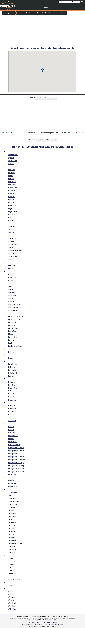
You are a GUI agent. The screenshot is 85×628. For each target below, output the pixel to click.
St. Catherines (12, 516)
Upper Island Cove (14, 579)
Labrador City (12, 364)
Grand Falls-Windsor (14, 304)
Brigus (10, 209)
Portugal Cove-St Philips (16, 463)
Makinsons (11, 382)
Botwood (11, 203)
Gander (10, 289)
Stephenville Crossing (15, 543)
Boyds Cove (12, 206)
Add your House (34, 622)
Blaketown (11, 191)
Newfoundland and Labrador (29, 13)
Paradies (11, 427)
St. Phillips (11, 528)
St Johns (11, 534)
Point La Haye (12, 442)
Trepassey (11, 564)
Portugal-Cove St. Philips (16, 451)
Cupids (10, 259)
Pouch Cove (12, 475)
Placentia (11, 439)
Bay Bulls (11, 179)
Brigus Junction (13, 212)
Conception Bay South (15, 250)
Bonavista (11, 200)
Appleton (11, 158)
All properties (8, 13)
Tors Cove (11, 561)
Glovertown (12, 295)
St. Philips (11, 525)
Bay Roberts (12, 182)
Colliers (10, 247)
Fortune (10, 280)
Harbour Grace (13, 322)
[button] (42, 69)
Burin (10, 218)
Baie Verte (11, 170)
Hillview (10, 334)
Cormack (11, 253)
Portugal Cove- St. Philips (16, 466)
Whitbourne (12, 597)
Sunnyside (11, 552)
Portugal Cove (13, 454)
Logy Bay (11, 376)
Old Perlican (12, 421)
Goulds (10, 298)
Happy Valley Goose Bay (16, 319)
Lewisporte (12, 370)
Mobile (10, 391)
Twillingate (11, 573)
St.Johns (11, 510)
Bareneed (11, 173)
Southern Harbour (14, 502)
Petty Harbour (13, 436)
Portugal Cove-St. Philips (16, 457)
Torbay (10, 558)
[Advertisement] (42, 30)
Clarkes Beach (13, 244)
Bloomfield (11, 197)
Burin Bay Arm (12, 221)
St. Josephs (12, 522)
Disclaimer (54, 622)
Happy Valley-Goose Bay (16, 316)
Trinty (10, 570)
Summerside (12, 549)
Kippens (10, 358)
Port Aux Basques (14, 445)
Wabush (10, 594)
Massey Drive (12, 388)
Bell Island (11, 185)
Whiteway (11, 600)
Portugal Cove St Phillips (16, 472)
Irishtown (11, 352)
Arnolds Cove (12, 161)
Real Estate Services (57, 624)
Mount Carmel (50, 13)
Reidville (11, 481)
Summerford (12, 546)
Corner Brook (12, 256)
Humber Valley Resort (15, 346)
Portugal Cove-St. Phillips (16, 460)
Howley (10, 343)
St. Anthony (12, 513)
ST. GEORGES (12, 492)
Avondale (11, 164)
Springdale (11, 507)
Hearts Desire (12, 331)
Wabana (10, 591)
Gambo (10, 286)
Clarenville (11, 242)
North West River (13, 412)
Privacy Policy (45, 622)
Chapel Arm (12, 239)
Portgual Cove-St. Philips (16, 448)
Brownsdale (12, 215)
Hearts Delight (13, 328)
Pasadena (11, 433)
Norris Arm (11, 406)
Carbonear (11, 227)
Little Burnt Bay (13, 373)
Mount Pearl (12, 397)
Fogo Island (12, 277)
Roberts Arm (12, 484)
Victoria (10, 585)
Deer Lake (11, 265)
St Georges (12, 531)
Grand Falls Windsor (14, 307)
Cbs (9, 236)
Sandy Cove (12, 496)
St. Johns (11, 519)
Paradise (11, 430)
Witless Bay (12, 609)
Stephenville (12, 540)
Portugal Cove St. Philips (16, 469)
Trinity (10, 567)
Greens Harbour (13, 310)
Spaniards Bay (12, 505)
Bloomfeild (11, 194)
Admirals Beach (13, 155)
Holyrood (11, 340)
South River (12, 499)
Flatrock (11, 274)
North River (12, 409)
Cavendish (11, 233)
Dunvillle (11, 268)
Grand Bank (12, 301)
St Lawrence (12, 537)
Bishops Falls (12, 188)
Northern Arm (12, 415)
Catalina (10, 230)
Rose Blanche (12, 487)
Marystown (11, 385)
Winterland (11, 606)
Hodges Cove (12, 337)
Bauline (10, 176)
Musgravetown (13, 400)
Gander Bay (12, 292)
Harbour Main (12, 325)
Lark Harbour (12, 367)
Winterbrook (12, 603)
